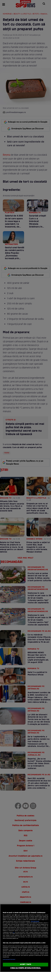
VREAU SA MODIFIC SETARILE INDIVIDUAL (25, 968)
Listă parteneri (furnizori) (9, 959)
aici (14, 932)
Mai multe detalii (35, 921)
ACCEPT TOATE (25, 964)
